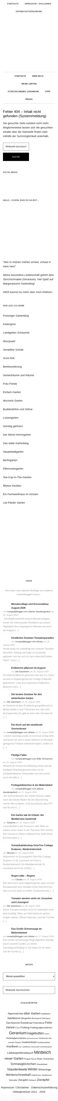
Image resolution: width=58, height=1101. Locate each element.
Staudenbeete (17, 1069)
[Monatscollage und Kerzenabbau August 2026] (6, 608)
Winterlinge (44, 1069)
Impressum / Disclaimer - (16, 1087)
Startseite (27, 131)
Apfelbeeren (14, 1018)
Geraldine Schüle (13, 349)
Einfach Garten (12, 392)
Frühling (24, 1027)
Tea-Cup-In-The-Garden (17, 477)
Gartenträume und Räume (18, 375)
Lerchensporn (46, 1047)
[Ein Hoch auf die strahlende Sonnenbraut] (6, 728)
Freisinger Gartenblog (16, 315)
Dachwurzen (13, 1022)
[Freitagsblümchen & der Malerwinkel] (6, 789)
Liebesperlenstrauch (20, 1052)
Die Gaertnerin (22, 671)
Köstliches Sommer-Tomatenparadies (32, 638)
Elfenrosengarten (13, 468)
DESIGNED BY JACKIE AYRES (29, 1099)
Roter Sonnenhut (45, 1058)
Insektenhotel (29, 1042)
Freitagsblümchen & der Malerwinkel (31, 785)
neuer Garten (13, 1058)
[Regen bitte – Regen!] (6, 880)
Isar (20, 1047)
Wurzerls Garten (12, 400)
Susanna (11, 822)
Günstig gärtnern (13, 426)
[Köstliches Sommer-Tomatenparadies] (6, 641)
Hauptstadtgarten (13, 451)
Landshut (26, 1047)
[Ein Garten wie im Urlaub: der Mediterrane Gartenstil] (6, 819)
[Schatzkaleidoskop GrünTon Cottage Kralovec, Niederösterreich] (6, 849)
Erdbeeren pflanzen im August (28, 668)
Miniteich (42, 1052)
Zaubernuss (36, 1075)
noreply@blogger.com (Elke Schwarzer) (34, 759)
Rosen (34, 1059)
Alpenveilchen (15, 1013)
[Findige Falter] (6, 759)
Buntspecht (36, 1018)
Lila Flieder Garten (14, 502)
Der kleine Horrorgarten (17, 434)
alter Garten (32, 1013)
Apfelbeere (45, 1014)
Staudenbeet (42, 1064)
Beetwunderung (12, 366)
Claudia (18, 879)
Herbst (46, 1034)
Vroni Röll (8, 358)
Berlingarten (10, 460)
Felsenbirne (38, 1023)
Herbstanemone (32, 1038)
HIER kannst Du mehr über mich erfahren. (28, 292)
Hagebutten (35, 1033)
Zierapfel (23, 1079)
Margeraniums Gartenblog (29, 43)
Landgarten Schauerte (16, 332)
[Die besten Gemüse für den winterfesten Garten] (6, 698)
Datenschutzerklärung (44, 1087)
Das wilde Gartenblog (16, 443)
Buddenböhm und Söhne (18, 409)
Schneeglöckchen (23, 1064)
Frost (17, 1028)
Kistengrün (9, 324)
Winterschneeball (18, 1074)
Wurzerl (10, 853)
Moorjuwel (9, 341)
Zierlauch (32, 1080)
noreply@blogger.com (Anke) (29, 641)
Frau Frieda (10, 383)
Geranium (17, 1033)
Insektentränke (43, 1042)
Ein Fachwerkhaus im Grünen (20, 494)
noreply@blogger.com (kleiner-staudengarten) (28, 611)
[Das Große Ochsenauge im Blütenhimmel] (6, 933)
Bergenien (26, 1018)
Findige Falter (19, 755)
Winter (33, 1069)
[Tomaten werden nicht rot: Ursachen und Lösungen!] (6, 902)
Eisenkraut (27, 1022)
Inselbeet (12, 1046)
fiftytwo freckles (12, 485)
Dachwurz (46, 1018)
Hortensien (43, 1038)
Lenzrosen (35, 1047)
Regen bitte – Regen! (23, 876)
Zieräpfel (43, 1080)
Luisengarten (10, 417)
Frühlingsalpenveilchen (41, 1027)
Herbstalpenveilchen (16, 1038)
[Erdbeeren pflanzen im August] (6, 671)
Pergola (27, 1059)
